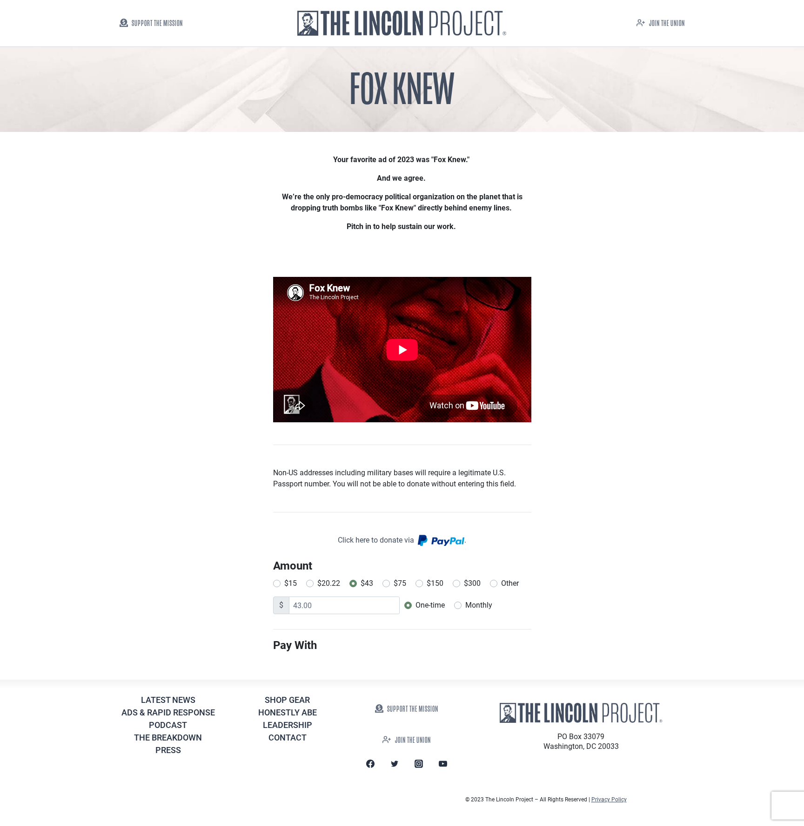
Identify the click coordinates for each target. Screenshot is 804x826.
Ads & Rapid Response (168, 712)
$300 (472, 583)
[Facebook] (370, 763)
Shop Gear (287, 700)
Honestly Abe (287, 712)
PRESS (168, 750)
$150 (435, 583)
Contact (287, 737)
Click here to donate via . (402, 540)
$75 (400, 583)
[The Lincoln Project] (402, 23)
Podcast (168, 725)
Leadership (287, 725)
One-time (430, 605)
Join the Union (667, 23)
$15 (290, 583)
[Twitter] (394, 763)
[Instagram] (418, 763)
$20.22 (328, 583)
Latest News (168, 700)
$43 (367, 583)
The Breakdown (168, 737)
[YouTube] (443, 763)
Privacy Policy (609, 799)
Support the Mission (157, 23)
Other (510, 583)
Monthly (478, 605)
